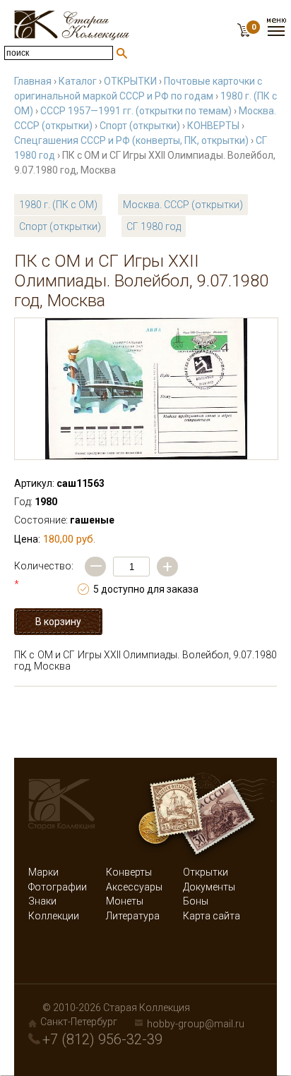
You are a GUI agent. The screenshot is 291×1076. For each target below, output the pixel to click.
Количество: (43, 575)
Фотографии (57, 887)
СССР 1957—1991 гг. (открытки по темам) (136, 110)
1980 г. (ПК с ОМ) (58, 204)
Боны (195, 901)
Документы (209, 887)
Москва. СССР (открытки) (183, 204)
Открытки (205, 872)
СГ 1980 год (153, 226)
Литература (133, 915)
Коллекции (53, 915)
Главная (33, 81)
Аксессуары (134, 887)
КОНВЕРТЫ (213, 125)
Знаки (42, 901)
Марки (43, 872)
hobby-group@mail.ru (195, 1023)
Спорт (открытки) (140, 125)
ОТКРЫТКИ (130, 81)
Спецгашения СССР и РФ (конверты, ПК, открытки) (131, 140)
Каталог (78, 81)
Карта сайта (211, 915)
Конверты (129, 872)
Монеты (124, 901)
